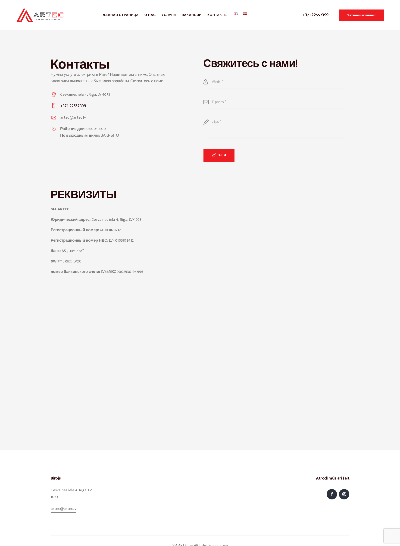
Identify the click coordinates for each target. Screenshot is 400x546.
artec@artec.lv (73, 117)
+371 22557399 (315, 15)
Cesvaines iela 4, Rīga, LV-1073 (85, 94)
